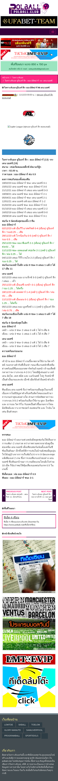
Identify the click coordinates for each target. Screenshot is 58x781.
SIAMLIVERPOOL (34, 730)
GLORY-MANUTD (12, 730)
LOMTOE (8, 725)
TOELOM (35, 725)
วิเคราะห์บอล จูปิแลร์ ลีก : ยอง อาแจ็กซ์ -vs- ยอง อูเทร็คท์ (41, 497)
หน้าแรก (5, 77)
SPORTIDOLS (31, 736)
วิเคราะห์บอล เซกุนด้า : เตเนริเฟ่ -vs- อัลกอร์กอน (17, 495)
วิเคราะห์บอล (17, 77)
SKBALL (22, 725)
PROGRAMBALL (12, 736)
